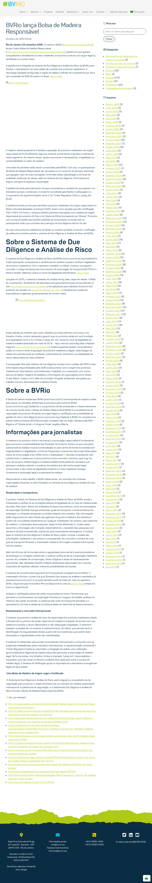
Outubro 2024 (113, 182)
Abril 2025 (111, 161)
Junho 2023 (112, 239)
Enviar (109, 39)
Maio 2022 (111, 285)
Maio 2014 (111, 538)
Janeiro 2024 (112, 214)
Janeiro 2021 (112, 342)
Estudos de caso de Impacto (120, 63)
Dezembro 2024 (114, 175)
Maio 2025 (111, 157)
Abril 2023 (111, 246)
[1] (64, 454)
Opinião (109, 81)
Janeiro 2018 (112, 424)
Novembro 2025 (114, 136)
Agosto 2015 (112, 499)
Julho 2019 (111, 396)
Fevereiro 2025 (113, 168)
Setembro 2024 (114, 186)
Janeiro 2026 (112, 129)
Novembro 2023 (114, 221)
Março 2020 (112, 378)
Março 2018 (112, 417)
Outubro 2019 (113, 392)
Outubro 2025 (113, 139)
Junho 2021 (112, 324)
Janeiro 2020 (112, 385)
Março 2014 (112, 545)
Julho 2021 (111, 321)
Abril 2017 (111, 456)
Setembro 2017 (113, 438)
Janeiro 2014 (112, 552)
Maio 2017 (111, 453)
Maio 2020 (111, 371)
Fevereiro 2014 (113, 549)
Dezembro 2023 (114, 218)
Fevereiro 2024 (113, 211)
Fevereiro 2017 (113, 463)
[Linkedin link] (130, 835)
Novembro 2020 (114, 349)
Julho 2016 (111, 485)
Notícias (60, 11)
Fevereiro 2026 (113, 125)
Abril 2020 (111, 374)
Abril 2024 (111, 203)
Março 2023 (112, 250)
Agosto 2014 (112, 527)
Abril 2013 (111, 566)
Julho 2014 (111, 531)
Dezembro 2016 (114, 470)
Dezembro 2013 (114, 556)
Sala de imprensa (118, 11)
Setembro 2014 (114, 524)
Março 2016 (112, 492)
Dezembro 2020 (114, 346)
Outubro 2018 (113, 403)
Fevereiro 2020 (113, 381)
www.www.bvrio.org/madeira (77, 44)
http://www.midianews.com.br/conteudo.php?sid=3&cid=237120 (42, 771)
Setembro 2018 (114, 406)
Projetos (48, 11)
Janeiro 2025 (112, 171)
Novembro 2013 (114, 559)
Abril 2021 (111, 332)
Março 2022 (112, 292)
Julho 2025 (111, 150)
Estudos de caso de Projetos (120, 66)
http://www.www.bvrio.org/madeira (28, 286)
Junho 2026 (112, 111)
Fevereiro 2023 (113, 253)
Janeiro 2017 (112, 467)
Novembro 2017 (114, 431)
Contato (100, 11)
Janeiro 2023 (112, 257)
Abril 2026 (111, 118)
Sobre (22, 11)
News (108, 74)
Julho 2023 (112, 235)
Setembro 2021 (113, 314)
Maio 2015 (111, 502)
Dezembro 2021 (114, 303)
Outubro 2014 (113, 520)
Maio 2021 (111, 328)
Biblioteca (72, 11)
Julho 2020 (112, 364)
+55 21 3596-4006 (94, 841)
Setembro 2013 (114, 563)
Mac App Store (53, 289)
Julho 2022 (111, 278)
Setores (35, 11)
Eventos (110, 70)
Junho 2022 (112, 282)
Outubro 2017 (113, 435)
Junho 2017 (112, 449)
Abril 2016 (111, 488)
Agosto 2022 (112, 275)
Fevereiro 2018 (113, 421)
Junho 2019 (112, 399)
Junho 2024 (112, 196)
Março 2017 (112, 460)
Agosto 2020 (112, 360)
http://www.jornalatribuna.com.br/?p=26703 (31, 782)
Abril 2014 (111, 542)
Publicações (112, 84)
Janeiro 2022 (112, 300)
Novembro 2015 (114, 495)
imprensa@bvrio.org (58, 850)
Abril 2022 (111, 289)
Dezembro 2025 (114, 132)
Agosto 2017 (112, 442)
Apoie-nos (87, 11)
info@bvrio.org (58, 844)
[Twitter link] (124, 835)
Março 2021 (112, 335)
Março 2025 (112, 164)
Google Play (37, 289)
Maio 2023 (111, 243)
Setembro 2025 (114, 143)
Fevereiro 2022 (113, 296)
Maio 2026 (111, 114)
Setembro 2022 (114, 271)
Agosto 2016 (112, 481)
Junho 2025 (112, 154)
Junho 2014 (112, 534)
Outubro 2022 (113, 268)
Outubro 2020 (113, 353)
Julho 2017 (111, 445)
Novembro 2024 (114, 179)
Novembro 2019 (114, 389)
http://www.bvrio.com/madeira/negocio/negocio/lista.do (36, 51)
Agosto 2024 (112, 189)
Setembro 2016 (114, 477)
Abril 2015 (111, 506)
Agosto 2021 (112, 317)
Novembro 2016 (114, 474)
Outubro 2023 (113, 225)
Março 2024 (112, 207)
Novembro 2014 (114, 517)
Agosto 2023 (112, 232)
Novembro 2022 (114, 264)
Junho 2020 (112, 367)
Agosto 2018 (112, 410)
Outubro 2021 (113, 310)
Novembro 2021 (114, 307)
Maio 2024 (111, 200)
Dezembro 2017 (113, 428)
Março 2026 (112, 122)
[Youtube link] (137, 835)
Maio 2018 (111, 413)
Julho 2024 (112, 193)
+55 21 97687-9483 (94, 844)
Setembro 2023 (114, 228)
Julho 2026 (112, 107)
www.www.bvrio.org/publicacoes (32, 346)
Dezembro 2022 (114, 260)
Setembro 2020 (114, 356)
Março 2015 (112, 510)
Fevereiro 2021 (113, 339)
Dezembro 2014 (114, 513)
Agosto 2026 (112, 104)
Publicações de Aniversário (119, 88)
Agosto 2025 (112, 146)
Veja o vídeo (56, 76)
